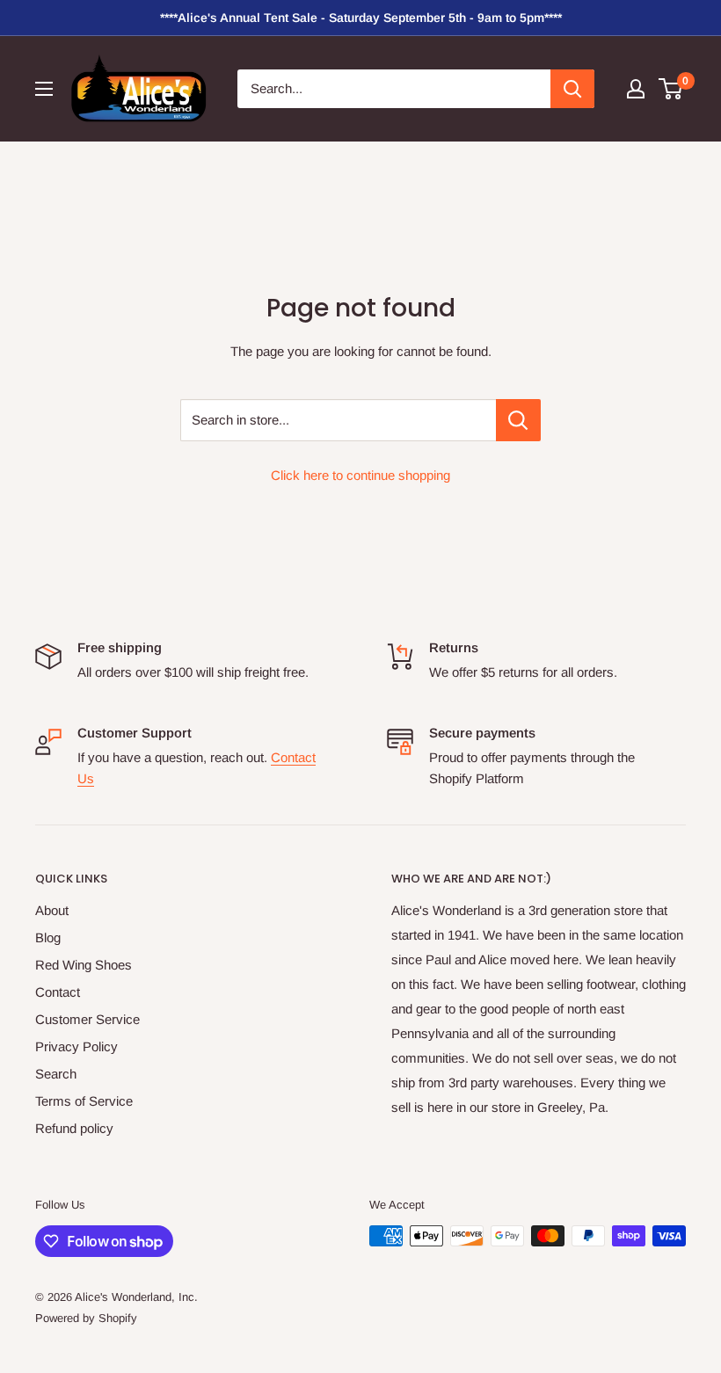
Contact (57, 991)
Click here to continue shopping (360, 475)
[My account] (636, 88)
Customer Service (87, 1019)
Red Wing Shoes (83, 964)
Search (55, 1073)
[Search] (572, 88)
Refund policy (74, 1128)
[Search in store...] (518, 420)
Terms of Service (84, 1100)
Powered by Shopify (86, 1318)
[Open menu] (44, 89)
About (52, 910)
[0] (671, 88)
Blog (48, 937)
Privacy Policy (76, 1046)
